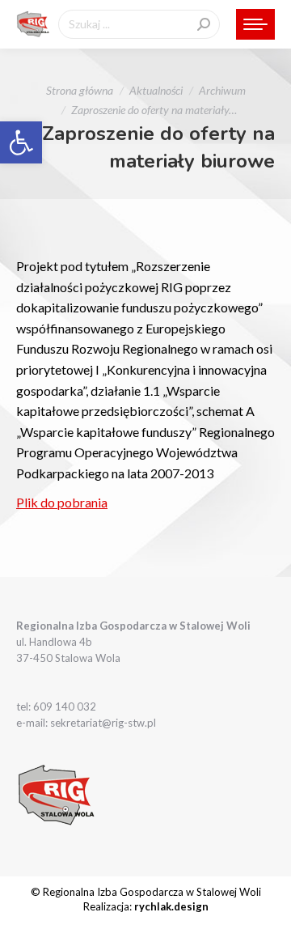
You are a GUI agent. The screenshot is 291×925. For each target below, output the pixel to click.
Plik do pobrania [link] (62, 502)
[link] (21, 142)
